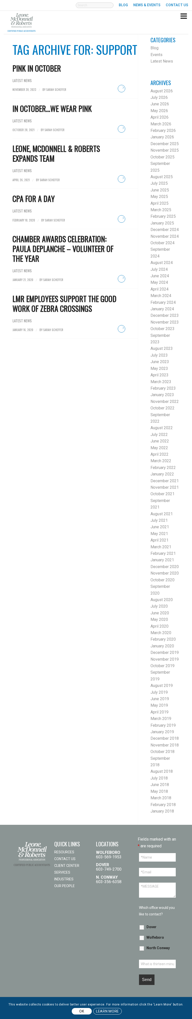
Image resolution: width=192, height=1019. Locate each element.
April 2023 (159, 375)
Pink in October (36, 68)
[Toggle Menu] (184, 12)
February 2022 (163, 467)
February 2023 (163, 388)
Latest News (22, 80)
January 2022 (162, 474)
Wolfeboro (155, 937)
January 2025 (162, 223)
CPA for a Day (33, 198)
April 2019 (159, 712)
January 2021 (162, 560)
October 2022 (162, 408)
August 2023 (161, 348)
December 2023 (164, 315)
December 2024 (164, 229)
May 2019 (159, 705)
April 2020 (159, 626)
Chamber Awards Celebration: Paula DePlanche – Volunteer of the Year (63, 248)
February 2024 (163, 302)
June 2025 (159, 190)
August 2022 (161, 427)
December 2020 (164, 566)
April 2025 (159, 203)
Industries (64, 879)
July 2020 (159, 606)
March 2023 (160, 381)
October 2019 (162, 665)
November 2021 (164, 487)
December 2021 (164, 480)
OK (81, 1011)
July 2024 (159, 269)
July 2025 (159, 183)
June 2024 (159, 276)
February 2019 (163, 725)
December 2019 (164, 652)
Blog (123, 5)
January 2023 (162, 394)
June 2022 (159, 441)
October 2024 (162, 242)
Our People (64, 886)
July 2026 (159, 97)
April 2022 (159, 454)
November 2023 (164, 322)
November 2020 (164, 573)
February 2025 (163, 216)
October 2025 (162, 157)
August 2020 (161, 599)
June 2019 (159, 698)
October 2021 (162, 493)
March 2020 (160, 632)
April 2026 (159, 117)
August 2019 (161, 685)
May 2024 (159, 282)
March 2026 (160, 124)
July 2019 (159, 692)
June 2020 (159, 613)
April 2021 (159, 540)
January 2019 (162, 731)
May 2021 (159, 533)
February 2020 (163, 639)
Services (62, 872)
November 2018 (164, 745)
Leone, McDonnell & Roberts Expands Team (56, 153)
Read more (121, 88)
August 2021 (161, 514)
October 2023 (162, 328)
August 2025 (161, 176)
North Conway (158, 948)
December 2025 (164, 143)
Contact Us (65, 859)
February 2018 (163, 804)
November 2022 (164, 401)
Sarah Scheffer (56, 89)
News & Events (146, 5)
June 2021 (159, 527)
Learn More (107, 1011)
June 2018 (159, 784)
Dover (151, 927)
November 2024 (164, 236)
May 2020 (159, 619)
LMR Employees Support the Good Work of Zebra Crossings (64, 303)
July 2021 (159, 520)
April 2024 (159, 289)
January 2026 (162, 137)
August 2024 (161, 262)
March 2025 (160, 209)
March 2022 (160, 460)
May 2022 (159, 447)
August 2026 (161, 91)
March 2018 (160, 798)
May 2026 (159, 110)
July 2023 (159, 355)
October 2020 (162, 580)
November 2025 (164, 150)
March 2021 (160, 547)
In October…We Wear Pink (52, 108)
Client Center (66, 866)
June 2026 (159, 104)
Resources (64, 852)
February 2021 (163, 553)
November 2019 (164, 659)
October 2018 (162, 751)
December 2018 (164, 738)
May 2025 (159, 196)
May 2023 (159, 368)
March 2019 (160, 718)
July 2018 (159, 778)
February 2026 (163, 130)
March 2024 (160, 295)
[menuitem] (94, 8)
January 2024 (162, 309)
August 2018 (161, 771)
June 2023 (159, 361)
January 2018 (162, 811)
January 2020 (162, 646)
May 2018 (159, 791)
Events (156, 54)
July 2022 (159, 434)
